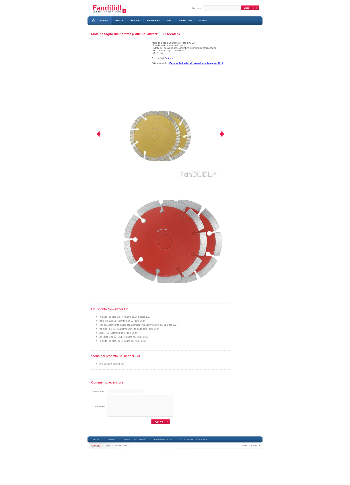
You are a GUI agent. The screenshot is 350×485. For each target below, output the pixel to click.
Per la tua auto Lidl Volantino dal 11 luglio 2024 (121, 321)
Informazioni (185, 20)
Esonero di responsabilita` (134, 439)
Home (96, 439)
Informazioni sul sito (163, 439)
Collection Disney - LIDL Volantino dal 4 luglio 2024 (123, 337)
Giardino (135, 20)
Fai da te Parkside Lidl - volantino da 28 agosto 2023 (124, 317)
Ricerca (196, 8)
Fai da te (119, 20)
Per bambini (153, 20)
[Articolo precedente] (96, 134)
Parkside (169, 58)
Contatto (110, 439)
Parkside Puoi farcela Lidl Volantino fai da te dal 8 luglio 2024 (128, 329)
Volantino (103, 20)
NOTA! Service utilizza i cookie (193, 439)
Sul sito (203, 20)
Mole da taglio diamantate (111, 364)
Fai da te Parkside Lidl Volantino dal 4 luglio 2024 (122, 341)
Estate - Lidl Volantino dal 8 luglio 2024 (117, 333)
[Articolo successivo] (225, 134)
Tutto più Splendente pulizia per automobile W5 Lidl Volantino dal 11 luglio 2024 (138, 325)
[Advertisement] (120, 67)
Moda (169, 20)
